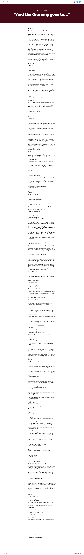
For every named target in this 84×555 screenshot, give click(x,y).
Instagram (76, 553)
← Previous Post (32, 527)
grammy (35, 68)
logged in (34, 537)
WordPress (5, 553)
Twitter (79, 553)
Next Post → (53, 527)
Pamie (38, 10)
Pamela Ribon (6, 1)
